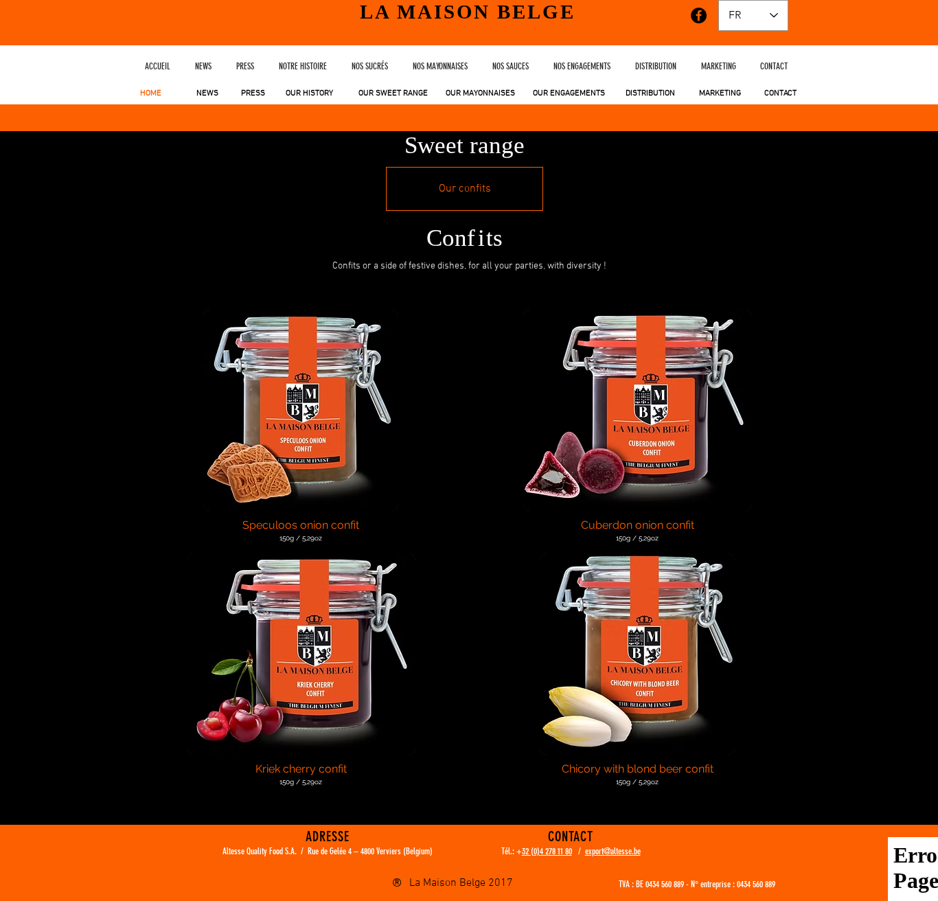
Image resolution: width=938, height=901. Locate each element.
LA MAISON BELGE (467, 12)
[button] (301, 432)
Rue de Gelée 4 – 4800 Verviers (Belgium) (370, 851)
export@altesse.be (613, 851)
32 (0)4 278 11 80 (547, 851)
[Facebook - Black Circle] (699, 15)
